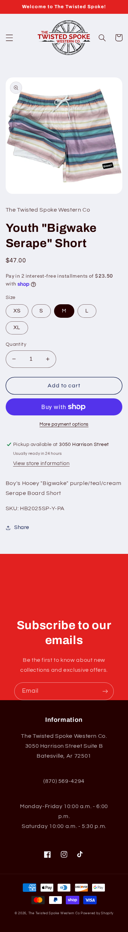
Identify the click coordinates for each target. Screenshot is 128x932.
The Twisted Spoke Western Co (54, 913)
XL (17, 327)
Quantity (16, 344)
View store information (41, 463)
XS (17, 311)
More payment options (64, 424)
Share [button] (21, 527)
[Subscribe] (105, 691)
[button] (9, 37)
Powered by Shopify (97, 913)
